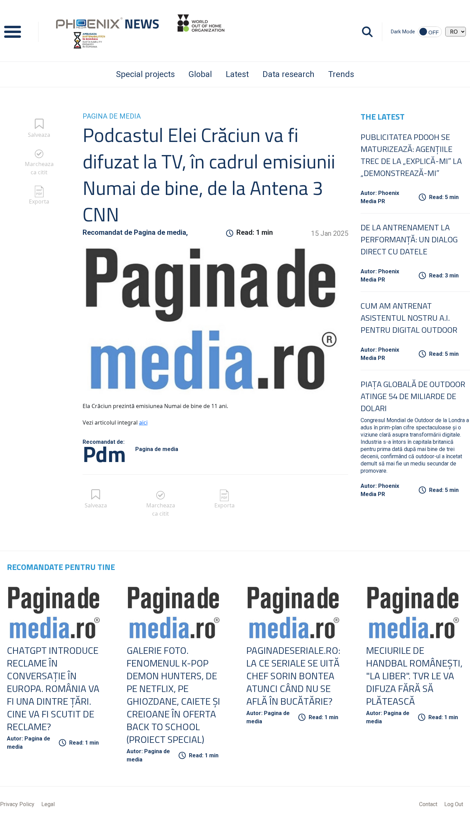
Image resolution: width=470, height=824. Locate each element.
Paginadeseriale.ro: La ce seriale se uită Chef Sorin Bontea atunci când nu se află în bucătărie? (293, 675)
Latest (237, 74)
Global (200, 74)
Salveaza (39, 135)
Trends (341, 74)
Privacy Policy (17, 804)
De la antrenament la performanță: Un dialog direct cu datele (409, 239)
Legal (48, 804)
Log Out (453, 804)
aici (143, 422)
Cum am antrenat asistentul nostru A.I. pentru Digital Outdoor (409, 317)
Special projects (145, 74)
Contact (428, 804)
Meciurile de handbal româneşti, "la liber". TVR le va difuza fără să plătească (414, 675)
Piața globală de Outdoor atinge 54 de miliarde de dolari (413, 396)
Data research (288, 74)
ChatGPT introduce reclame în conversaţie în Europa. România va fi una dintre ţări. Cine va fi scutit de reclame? (53, 688)
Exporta (39, 201)
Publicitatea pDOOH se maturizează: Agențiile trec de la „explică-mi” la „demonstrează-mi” (411, 155)
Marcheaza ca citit (39, 168)
